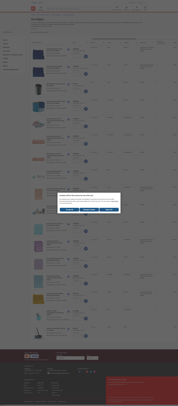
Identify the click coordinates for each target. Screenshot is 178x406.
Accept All (69, 209)
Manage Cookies (89, 209)
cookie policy (114, 201)
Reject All (109, 209)
